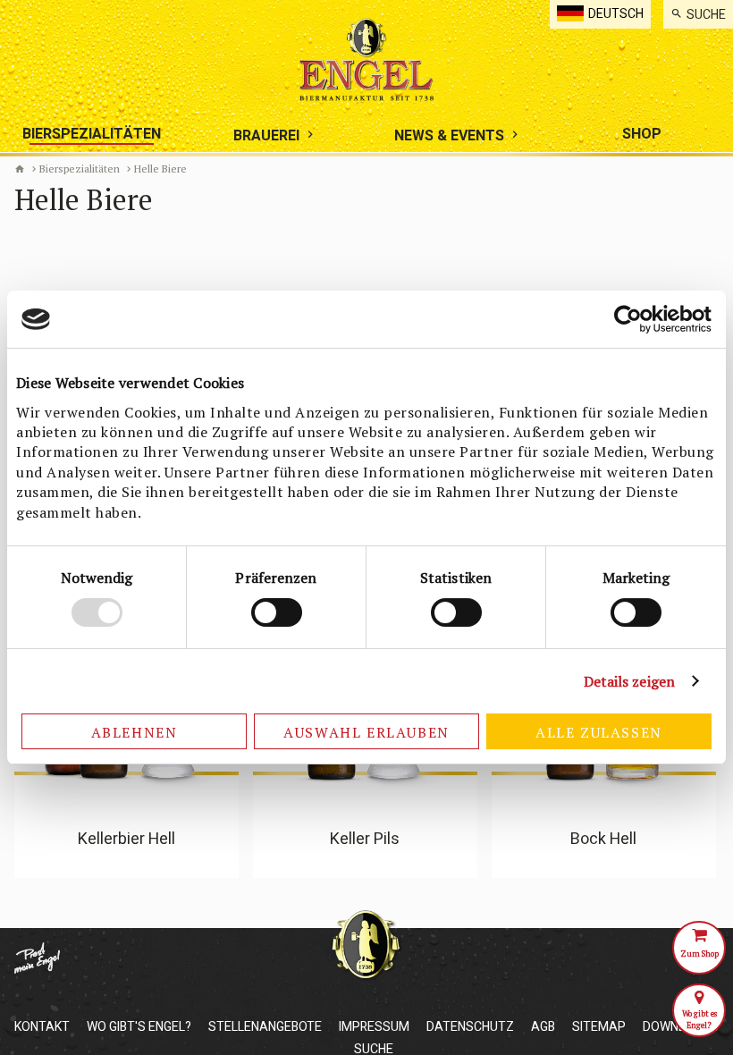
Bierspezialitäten (79, 168)
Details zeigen (629, 681)
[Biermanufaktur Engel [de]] (366, 59)
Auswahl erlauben (366, 732)
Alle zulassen (598, 732)
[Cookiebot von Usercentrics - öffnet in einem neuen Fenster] (633, 319)
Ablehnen (134, 732)
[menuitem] (698, 14)
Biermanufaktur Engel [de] (19, 169)
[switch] (276, 612)
